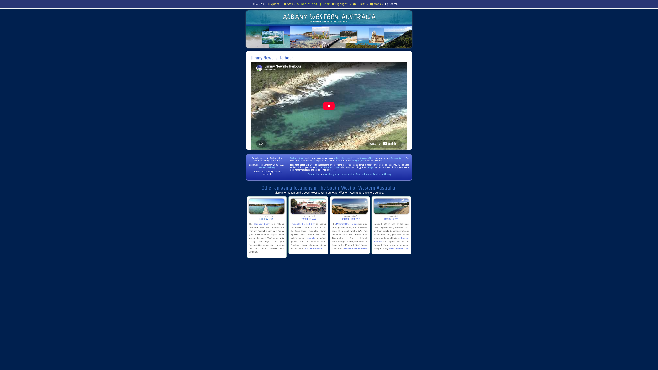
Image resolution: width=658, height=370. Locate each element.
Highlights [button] (341, 4)
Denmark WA (365, 158)
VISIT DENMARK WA (399, 248)
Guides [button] (361, 4)
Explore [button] (274, 4)
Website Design (297, 158)
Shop (302, 4)
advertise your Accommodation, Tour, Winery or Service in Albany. (357, 174)
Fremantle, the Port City (303, 223)
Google (370, 167)
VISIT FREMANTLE (313, 248)
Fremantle (310, 237)
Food (313, 4)
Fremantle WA (308, 218)
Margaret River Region (347, 223)
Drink (326, 4)
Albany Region (357, 160)
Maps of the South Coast (327, 167)
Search (393, 4)
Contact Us (313, 174)
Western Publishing (267, 167)
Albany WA (258, 4)
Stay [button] (290, 4)
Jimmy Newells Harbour (272, 58)
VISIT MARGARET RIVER (355, 248)
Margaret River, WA (349, 218)
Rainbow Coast (397, 158)
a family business (342, 158)
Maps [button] (377, 4)
